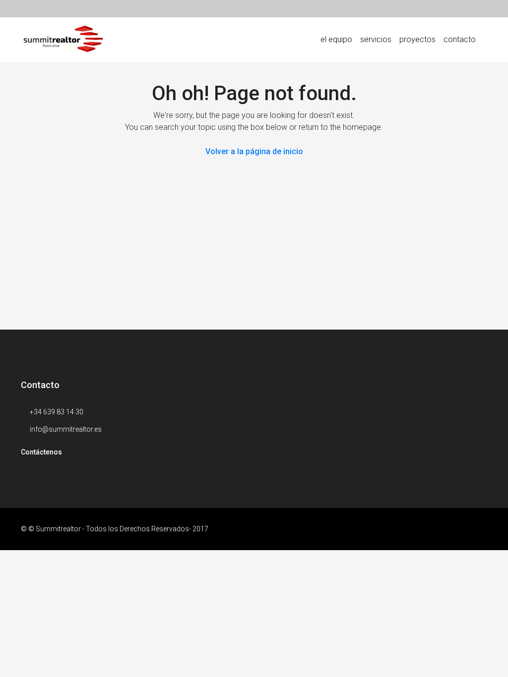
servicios (375, 39)
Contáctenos (41, 452)
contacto (460, 39)
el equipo (336, 39)
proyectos (417, 39)
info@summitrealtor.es (66, 429)
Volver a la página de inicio (254, 151)
